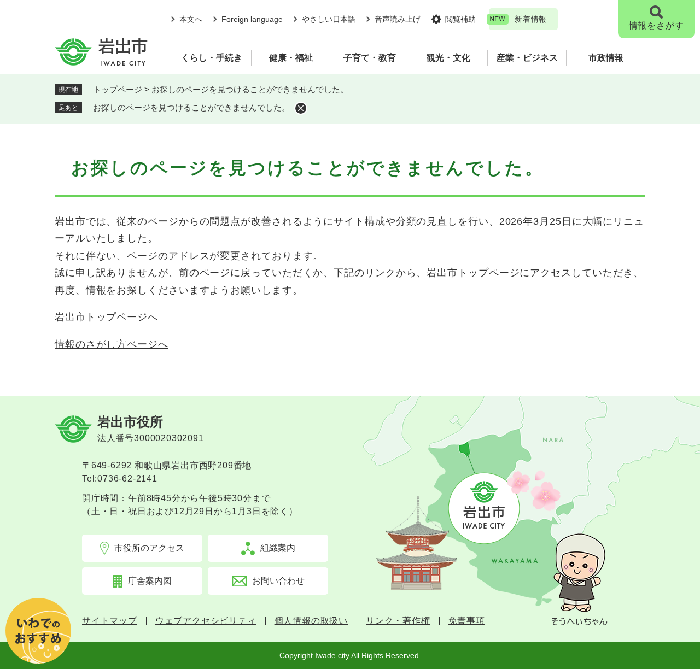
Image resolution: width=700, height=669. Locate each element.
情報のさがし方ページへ (111, 344)
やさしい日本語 (328, 19)
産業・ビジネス (527, 57)
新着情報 (531, 19)
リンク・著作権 (398, 621)
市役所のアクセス (149, 548)
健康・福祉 (291, 57)
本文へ (190, 19)
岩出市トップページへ (106, 317)
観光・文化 (448, 57)
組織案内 (277, 548)
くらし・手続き (211, 57)
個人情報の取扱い (311, 621)
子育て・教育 (369, 57)
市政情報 (605, 57)
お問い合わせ (278, 580)
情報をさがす (656, 25)
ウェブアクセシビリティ (205, 621)
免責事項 (466, 621)
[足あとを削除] (300, 108)
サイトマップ (109, 621)
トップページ (117, 89)
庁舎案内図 (150, 580)
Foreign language (252, 19)
